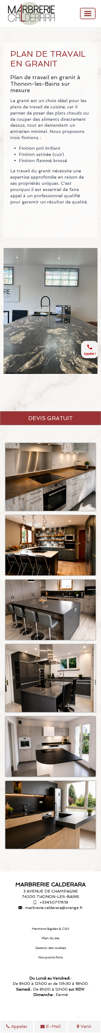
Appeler (18, 1026)
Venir (85, 1026)
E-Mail (53, 1026)
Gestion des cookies (50, 948)
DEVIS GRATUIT (50, 418)
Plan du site (51, 938)
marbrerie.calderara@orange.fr (54, 907)
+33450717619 (54, 902)
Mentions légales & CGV (50, 929)
